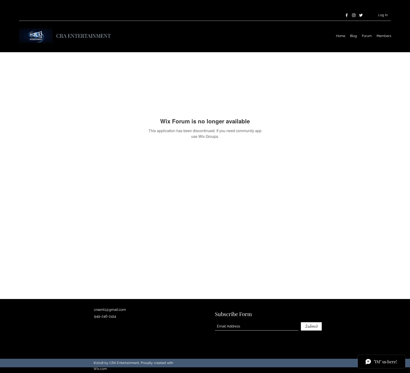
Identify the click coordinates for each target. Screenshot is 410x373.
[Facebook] (346, 15)
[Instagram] (353, 15)
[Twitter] (361, 15)
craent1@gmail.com (110, 310)
